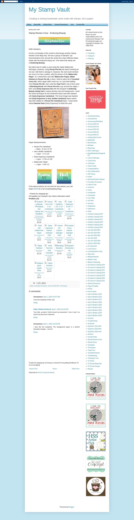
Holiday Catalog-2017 (95, 219)
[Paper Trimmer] (49, 266)
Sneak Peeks (92, 337)
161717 (49, 214)
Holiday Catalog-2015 (95, 214)
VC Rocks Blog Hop (95, 363)
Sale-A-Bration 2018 (95, 302)
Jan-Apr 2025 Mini (94, 235)
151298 (39, 251)
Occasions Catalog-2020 (96, 278)
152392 (49, 269)
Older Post (75, 369)
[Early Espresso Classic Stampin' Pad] (49, 235)
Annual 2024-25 (93, 129)
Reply (35, 303)
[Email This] (37, 283)
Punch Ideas (92, 291)
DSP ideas (91, 174)
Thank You (91, 350)
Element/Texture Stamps (96, 179)
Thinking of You (93, 358)
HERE (35, 189)
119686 (69, 216)
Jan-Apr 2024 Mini (53, 286)
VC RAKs (91, 361)
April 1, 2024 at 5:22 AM (60, 309)
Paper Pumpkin (93, 286)
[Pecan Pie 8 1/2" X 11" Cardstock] (49, 209)
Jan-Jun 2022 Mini (94, 241)
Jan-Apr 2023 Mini (94, 230)
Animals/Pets (92, 119)
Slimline (90, 334)
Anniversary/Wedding (95, 121)
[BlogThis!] (39, 283)
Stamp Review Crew (95, 339)
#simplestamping (93, 116)
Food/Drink (91, 193)
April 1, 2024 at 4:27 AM (51, 297)
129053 (49, 258)
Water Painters (39, 250)
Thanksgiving (92, 355)
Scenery (90, 318)
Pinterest (91, 58)
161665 (59, 240)
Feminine (91, 187)
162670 (39, 220)
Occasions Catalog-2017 (96, 270)
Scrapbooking (92, 321)
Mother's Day (92, 259)
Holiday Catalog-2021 (95, 227)
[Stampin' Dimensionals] (69, 250)
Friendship (91, 195)
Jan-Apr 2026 (92, 238)
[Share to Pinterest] (45, 283)
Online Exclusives (94, 283)
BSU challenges (93, 151)
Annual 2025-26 (93, 132)
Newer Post (33, 369)
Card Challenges (93, 158)
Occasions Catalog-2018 (96, 273)
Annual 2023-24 (93, 126)
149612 (39, 238)
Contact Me (80, 24)
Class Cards (92, 166)
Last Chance (92, 249)
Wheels (90, 369)
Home (29, 24)
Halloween (91, 209)
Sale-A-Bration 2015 (95, 294)
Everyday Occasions (40, 286)
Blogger (71, 507)
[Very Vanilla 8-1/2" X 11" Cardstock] (59, 209)
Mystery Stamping (94, 262)
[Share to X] (41, 283)
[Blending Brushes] (59, 248)
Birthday (90, 145)
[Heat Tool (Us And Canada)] (49, 253)
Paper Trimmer (49, 268)
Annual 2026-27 (93, 135)
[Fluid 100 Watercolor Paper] (39, 233)
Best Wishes (92, 143)
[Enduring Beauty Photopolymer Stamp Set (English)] (39, 214)
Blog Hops (91, 148)
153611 (59, 251)
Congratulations (93, 168)
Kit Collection (92, 246)
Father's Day (92, 184)
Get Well (91, 200)
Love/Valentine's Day (95, 251)
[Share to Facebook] (43, 283)
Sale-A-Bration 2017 (95, 299)
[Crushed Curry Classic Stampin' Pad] (69, 235)
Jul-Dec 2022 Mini (94, 243)
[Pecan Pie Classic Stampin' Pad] (59, 235)
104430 (69, 255)
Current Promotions (61, 24)
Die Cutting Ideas (94, 171)
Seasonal (91, 323)
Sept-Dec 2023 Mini (94, 326)
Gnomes (90, 203)
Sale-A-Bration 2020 (95, 305)
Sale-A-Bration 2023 (95, 313)
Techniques (63, 286)
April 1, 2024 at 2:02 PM (51, 324)
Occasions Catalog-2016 (96, 267)
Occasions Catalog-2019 (96, 275)
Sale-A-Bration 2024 (95, 315)
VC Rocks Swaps (94, 366)
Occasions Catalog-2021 (96, 281)
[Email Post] (33, 283)
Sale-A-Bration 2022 (95, 310)
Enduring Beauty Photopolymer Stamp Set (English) (39, 218)
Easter (90, 176)
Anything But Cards (94, 137)
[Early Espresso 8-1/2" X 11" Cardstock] (69, 211)
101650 (59, 214)
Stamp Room (92, 342)
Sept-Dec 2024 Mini (94, 329)
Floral (90, 190)
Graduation (91, 206)
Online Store (47, 24)
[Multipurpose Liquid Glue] (39, 270)
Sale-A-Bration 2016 (95, 297)
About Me (37, 24)
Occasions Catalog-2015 (96, 265)
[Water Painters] (39, 248)
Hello (89, 211)
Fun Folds (91, 198)
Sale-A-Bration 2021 (95, 307)
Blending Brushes (59, 250)
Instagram (91, 56)
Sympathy (91, 345)
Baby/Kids (91, 140)
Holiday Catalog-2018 (95, 222)
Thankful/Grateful (94, 353)
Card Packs (92, 160)
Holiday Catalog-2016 (95, 217)
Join (72, 24)
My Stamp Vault (49, 9)
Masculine (91, 254)
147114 (49, 240)
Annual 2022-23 (93, 124)
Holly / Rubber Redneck (42, 309)
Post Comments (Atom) (46, 372)
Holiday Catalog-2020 (95, 225)
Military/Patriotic (93, 257)
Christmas (91, 163)
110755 (39, 275)
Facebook (91, 53)
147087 (69, 240)
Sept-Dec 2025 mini (94, 331)
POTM (90, 289)
